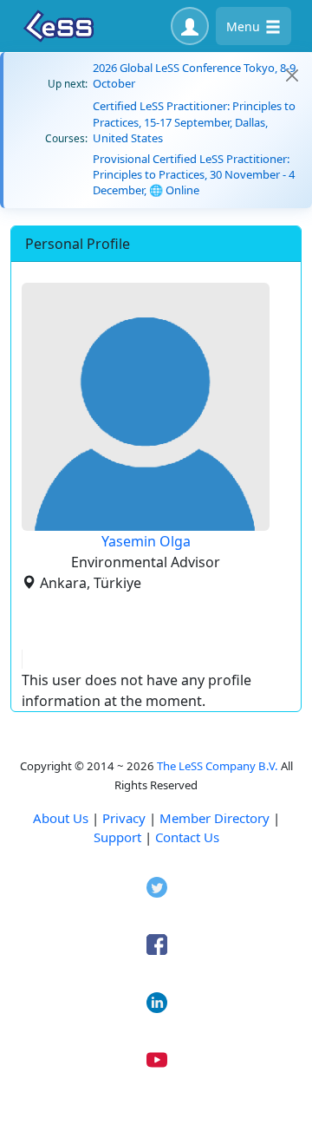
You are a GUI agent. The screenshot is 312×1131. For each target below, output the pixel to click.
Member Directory (214, 818)
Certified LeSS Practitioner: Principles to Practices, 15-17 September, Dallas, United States (194, 121)
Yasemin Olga (146, 541)
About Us (60, 818)
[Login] (190, 26)
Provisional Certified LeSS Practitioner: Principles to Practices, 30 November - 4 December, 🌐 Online (194, 174)
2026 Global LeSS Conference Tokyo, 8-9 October (194, 75)
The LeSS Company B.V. (217, 766)
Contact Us (187, 837)
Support (117, 837)
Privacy (124, 818)
